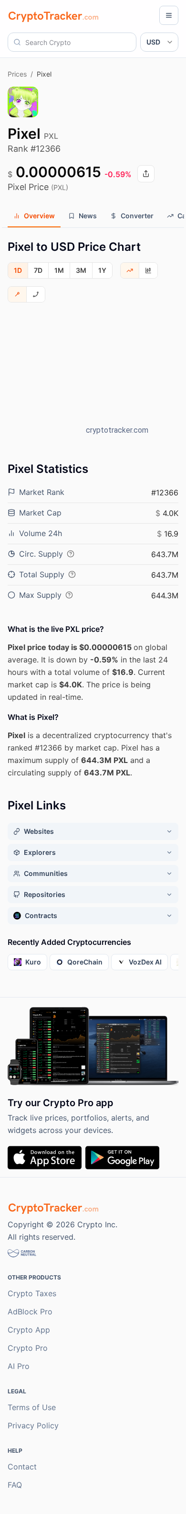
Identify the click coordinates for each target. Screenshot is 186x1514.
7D (38, 270)
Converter (137, 216)
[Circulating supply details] (70, 554)
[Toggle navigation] (168, 15)
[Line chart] (130, 270)
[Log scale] (36, 294)
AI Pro (19, 1366)
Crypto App (29, 1330)
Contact (22, 1466)
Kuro (33, 962)
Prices (17, 74)
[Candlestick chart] (148, 270)
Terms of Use (32, 1407)
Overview (39, 216)
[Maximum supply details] (69, 595)
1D (18, 270)
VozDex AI (145, 962)
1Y (102, 270)
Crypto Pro (28, 1348)
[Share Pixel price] (146, 173)
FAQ (15, 1485)
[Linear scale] (17, 294)
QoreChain (85, 962)
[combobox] (72, 42)
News (88, 216)
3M (81, 270)
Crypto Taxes (32, 1293)
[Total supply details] (72, 574)
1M (59, 270)
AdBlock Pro (30, 1311)
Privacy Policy (33, 1425)
